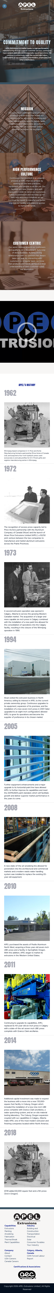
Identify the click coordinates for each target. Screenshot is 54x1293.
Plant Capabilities (12, 1242)
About (7, 1253)
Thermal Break (11, 1239)
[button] (4, 6)
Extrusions (9, 1228)
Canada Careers (12, 1261)
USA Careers (10, 1258)
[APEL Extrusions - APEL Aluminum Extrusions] (27, 6)
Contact (8, 1256)
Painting (8, 1231)
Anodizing (9, 1234)
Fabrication (9, 1236)
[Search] (51, 6)
